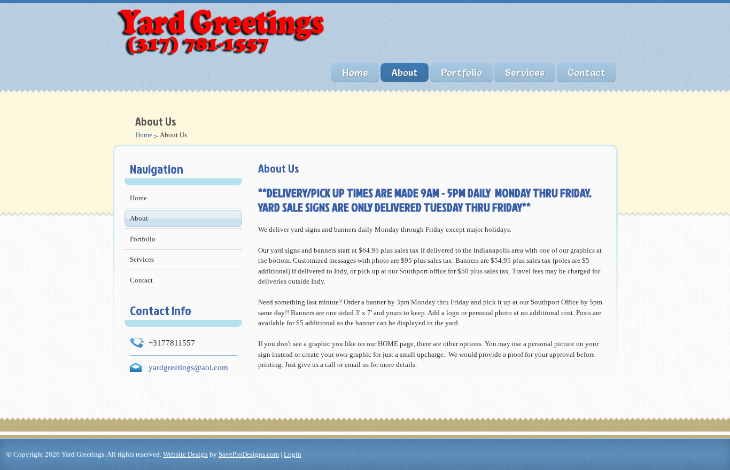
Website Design (185, 454)
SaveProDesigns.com (249, 454)
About (404, 72)
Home (355, 72)
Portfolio (461, 72)
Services (525, 72)
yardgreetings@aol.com (188, 367)
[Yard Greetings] (225, 57)
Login (292, 454)
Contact (586, 72)
